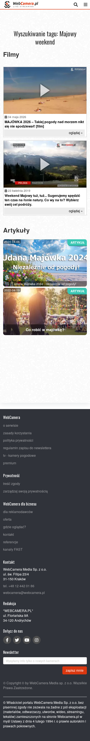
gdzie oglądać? (14, 526)
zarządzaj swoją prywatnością (25, 491)
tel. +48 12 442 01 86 (18, 585)
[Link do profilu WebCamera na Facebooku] (7, 640)
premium (9, 462)
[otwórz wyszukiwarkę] (75, 4)
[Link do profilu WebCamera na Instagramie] (37, 640)
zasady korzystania (17, 432)
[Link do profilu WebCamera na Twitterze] (17, 640)
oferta (7, 519)
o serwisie (10, 425)
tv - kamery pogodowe (19, 455)
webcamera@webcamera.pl (24, 592)
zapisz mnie (75, 670)
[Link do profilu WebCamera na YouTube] (27, 640)
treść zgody (11, 483)
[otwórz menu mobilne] (85, 4)
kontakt (8, 534)
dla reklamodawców (18, 511)
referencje (10, 541)
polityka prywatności (18, 440)
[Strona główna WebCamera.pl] (21, 4)
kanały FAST (13, 549)
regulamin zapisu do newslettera (27, 447)
